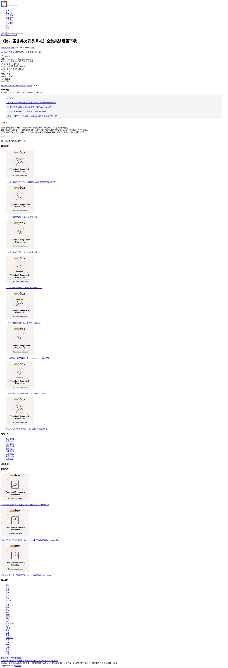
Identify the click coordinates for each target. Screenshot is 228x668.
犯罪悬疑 (9, 20)
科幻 (8, 602)
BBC (8, 617)
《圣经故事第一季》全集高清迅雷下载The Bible (26, 111)
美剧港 (4, 48)
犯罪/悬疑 (10, 444)
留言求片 (21, 658)
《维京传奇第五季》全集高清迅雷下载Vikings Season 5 (28, 107)
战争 (8, 633)
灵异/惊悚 (10, 441)
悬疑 (8, 598)
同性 (8, 654)
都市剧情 (9, 18)
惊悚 (8, 595)
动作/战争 (10, 449)
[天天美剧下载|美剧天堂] (9, 6)
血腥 (8, 649)
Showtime (9, 638)
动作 (8, 593)
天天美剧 (5, 132)
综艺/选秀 (9, 35)
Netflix (8, 600)
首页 (8, 10)
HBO (8, 628)
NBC (33, 48)
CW (7, 626)
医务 (8, 642)
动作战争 (9, 25)
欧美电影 (9, 459)
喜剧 (8, 588)
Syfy (7, 652)
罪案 (8, 590)
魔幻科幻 (9, 13)
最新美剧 (46, 661)
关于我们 (13, 658)
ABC (8, 612)
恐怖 (8, 615)
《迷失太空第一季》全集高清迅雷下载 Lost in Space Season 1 (31, 103)
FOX (8, 647)
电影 (8, 635)
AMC (8, 645)
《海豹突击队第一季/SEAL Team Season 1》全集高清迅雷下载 (31, 116)
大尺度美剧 (10, 624)
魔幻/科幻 (10, 439)
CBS (7, 619)
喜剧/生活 (10, 446)
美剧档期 (5, 661)
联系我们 (5, 658)
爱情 (8, 630)
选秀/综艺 (10, 454)
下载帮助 (4, 123)
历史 (8, 605)
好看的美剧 (29, 661)
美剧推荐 (38, 661)
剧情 (8, 585)
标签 (8, 28)
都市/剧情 (10, 451)
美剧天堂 (20, 661)
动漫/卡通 (10, 456)
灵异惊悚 (9, 15)
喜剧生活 (9, 23)
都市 (8, 607)
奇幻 (8, 610)
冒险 (8, 640)
